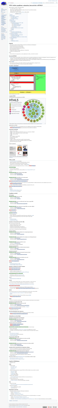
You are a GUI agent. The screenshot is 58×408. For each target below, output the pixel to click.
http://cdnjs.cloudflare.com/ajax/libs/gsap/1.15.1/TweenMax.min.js (24, 398)
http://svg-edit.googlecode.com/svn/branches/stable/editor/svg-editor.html (21, 384)
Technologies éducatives (3, 24)
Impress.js (11, 312)
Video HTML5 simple (20, 174)
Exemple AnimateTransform (21, 249)
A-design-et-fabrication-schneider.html (20, 313)
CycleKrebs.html (16, 325)
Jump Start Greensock (13, 334)
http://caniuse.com (16, 127)
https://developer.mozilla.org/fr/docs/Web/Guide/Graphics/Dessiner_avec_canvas (21, 284)
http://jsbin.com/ (13, 367)
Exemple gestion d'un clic (20, 259)
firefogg (33, 165)
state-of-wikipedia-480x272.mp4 (29, 169)
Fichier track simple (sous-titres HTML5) (23, 179)
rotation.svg (16, 248)
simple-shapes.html (16, 296)
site (37, 398)
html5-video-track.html (17, 178)
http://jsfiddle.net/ (13, 366)
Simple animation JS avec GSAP (21, 321)
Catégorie (10, 400)
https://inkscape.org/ (15, 269)
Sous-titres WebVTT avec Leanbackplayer (19, 181)
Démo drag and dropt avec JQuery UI (22, 353)
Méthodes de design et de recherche (3, 18)
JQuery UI (14, 355)
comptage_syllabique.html (17, 324)
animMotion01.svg (17, 253)
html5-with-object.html (17, 207)
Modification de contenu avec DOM (22, 340)
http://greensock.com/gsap (19, 394)
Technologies (4, 22)
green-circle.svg (16, 197)
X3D (20, 295)
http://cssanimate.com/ (16, 308)
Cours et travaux (15, 400)
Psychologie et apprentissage (3, 19)
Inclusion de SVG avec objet (21, 208)
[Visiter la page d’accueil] (4, 3)
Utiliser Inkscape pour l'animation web (15, 278)
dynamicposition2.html (17, 344)
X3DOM (30, 295)
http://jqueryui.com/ (17, 393)
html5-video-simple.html (17, 173)
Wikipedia (40, 123)
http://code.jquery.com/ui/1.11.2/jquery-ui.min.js (21, 397)
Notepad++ (12, 372)
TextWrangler (13, 373)
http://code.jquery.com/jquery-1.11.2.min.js (20, 396)
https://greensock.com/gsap (22, 329)
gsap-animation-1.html (17, 320)
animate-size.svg (16, 233)
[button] (44, 3)
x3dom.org (10, 157)
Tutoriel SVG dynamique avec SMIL (15, 263)
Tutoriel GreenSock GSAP (14, 335)
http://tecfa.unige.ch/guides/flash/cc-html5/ (26, 288)
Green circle (18, 198)
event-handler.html (17, 339)
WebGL (11, 293)
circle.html (15, 202)
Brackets (12, 374)
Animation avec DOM (20, 345)
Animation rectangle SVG (20, 234)
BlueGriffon (12, 371)
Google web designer (14, 380)
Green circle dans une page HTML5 (22, 203)
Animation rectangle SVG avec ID (22, 239)
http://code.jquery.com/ (20, 356)
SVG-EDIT (13, 210)
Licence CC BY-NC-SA (21, 405)
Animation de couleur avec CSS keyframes (23, 305)
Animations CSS (12, 306)
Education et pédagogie (3, 16)
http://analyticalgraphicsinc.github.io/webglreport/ (17, 292)
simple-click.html (16, 258)
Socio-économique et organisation (3, 21)
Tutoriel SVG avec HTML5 (14, 220)
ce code (32, 215)
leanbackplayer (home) (17, 183)
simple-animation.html (17, 304)
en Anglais (27, 306)
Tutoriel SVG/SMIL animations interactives (16, 264)
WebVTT (28, 164)
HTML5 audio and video (13, 191)
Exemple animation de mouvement (22, 254)
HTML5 (11, 57)
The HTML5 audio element (16, 186)
